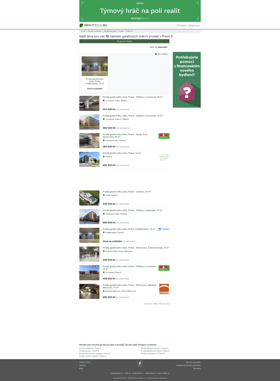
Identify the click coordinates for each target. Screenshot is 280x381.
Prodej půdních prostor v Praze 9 (154, 348)
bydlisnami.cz (138, 373)
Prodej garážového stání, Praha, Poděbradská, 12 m (95, 81)
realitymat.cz (150, 373)
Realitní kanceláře (193, 362)
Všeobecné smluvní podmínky (188, 365)
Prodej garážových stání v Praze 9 (155, 351)
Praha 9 (129, 31)
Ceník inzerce (85, 362)
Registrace (194, 25)
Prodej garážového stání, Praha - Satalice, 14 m (127, 191)
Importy (82, 365)
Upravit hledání (125, 41)
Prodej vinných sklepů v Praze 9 (92, 356)
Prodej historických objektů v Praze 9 (94, 353)
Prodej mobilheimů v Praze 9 (153, 353)
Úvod (83, 31)
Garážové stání (110, 31)
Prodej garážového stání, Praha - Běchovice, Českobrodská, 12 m (136, 247)
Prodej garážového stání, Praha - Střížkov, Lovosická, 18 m (133, 97)
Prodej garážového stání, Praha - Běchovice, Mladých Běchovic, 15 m (130, 286)
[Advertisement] (124, 179)
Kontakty (197, 368)
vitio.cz (128, 373)
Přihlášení (182, 25)
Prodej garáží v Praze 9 (89, 351)
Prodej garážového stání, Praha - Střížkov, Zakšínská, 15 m (133, 210)
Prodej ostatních (95, 31)
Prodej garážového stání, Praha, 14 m (122, 153)
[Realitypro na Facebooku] (140, 363)
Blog (81, 368)
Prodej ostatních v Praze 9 (90, 348)
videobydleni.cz (116, 373)
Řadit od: (158, 47)
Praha (121, 31)
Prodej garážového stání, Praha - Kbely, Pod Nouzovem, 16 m (125, 135)
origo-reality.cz (163, 373)
